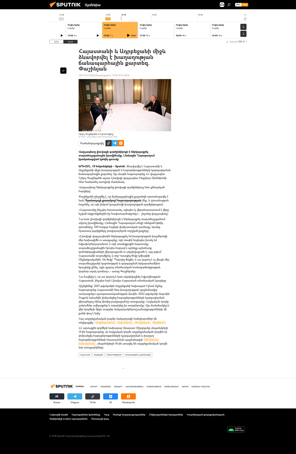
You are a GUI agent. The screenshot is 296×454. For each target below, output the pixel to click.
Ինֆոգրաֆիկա (154, 386)
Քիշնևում (158, 322)
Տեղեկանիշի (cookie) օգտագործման (68, 418)
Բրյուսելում (125, 322)
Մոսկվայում (142, 322)
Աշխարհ (118, 386)
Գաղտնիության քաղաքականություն (205, 414)
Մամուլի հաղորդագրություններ (129, 414)
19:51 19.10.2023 (87, 75)
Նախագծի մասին (58, 414)
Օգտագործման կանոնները (86, 414)
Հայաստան (85, 354)
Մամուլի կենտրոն (200, 386)
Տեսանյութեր (171, 386)
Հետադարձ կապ (100, 418)
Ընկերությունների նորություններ (166, 414)
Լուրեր (71, 28)
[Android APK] (236, 429)
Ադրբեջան (98, 354)
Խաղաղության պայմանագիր (138, 354)
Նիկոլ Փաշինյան (114, 354)
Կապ (106, 414)
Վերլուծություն (134, 386)
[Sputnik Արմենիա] (66, 8)
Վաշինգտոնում (105, 322)
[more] (63, 70)
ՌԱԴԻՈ (185, 386)
